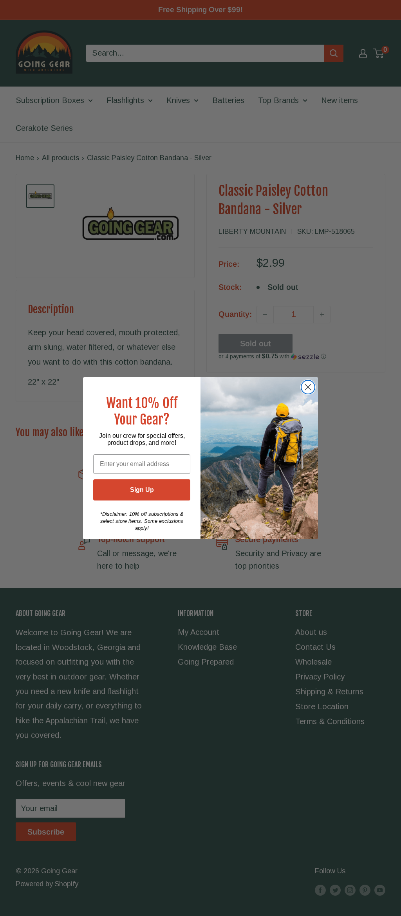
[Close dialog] (308, 387)
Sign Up (142, 489)
